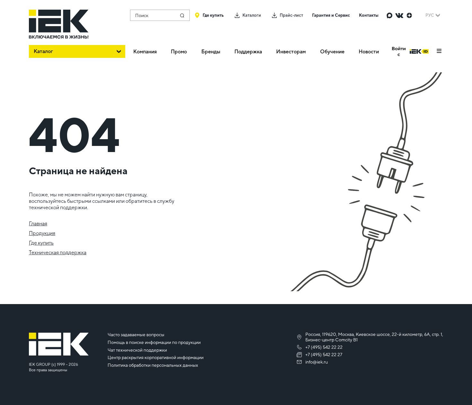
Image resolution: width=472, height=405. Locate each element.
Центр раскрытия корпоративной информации (156, 357)
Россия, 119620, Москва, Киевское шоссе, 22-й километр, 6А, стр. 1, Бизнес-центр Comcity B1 (374, 337)
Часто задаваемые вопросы (136, 334)
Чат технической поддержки (137, 350)
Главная (38, 224)
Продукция (42, 233)
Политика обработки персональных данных (153, 365)
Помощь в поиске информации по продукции (154, 342)
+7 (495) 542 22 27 (323, 354)
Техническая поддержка (57, 252)
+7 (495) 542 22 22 (324, 347)
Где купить (41, 243)
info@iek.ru (316, 361)
